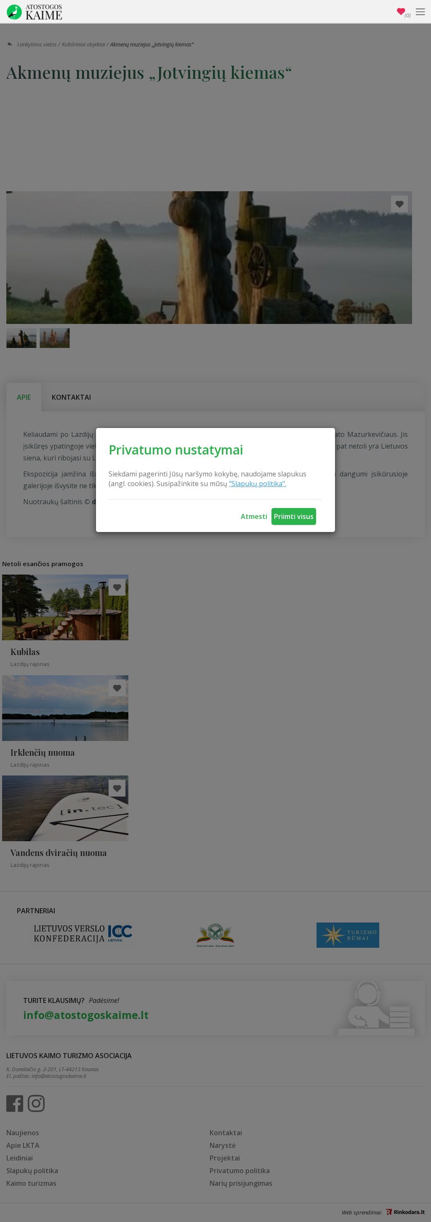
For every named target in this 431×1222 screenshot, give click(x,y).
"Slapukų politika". (257, 483)
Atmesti (254, 516)
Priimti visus (294, 516)
